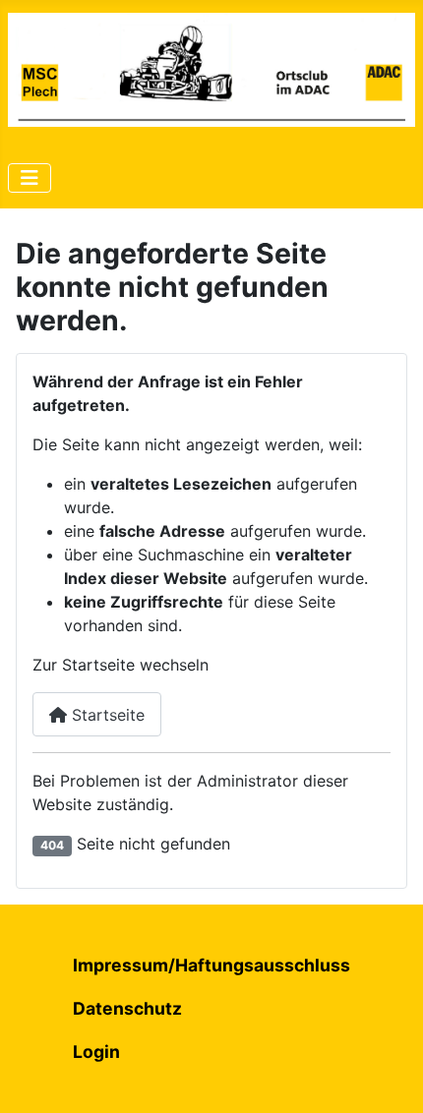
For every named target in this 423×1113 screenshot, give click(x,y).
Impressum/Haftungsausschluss (211, 965)
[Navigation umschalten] (29, 178)
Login (96, 1051)
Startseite (106, 715)
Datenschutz (127, 1008)
